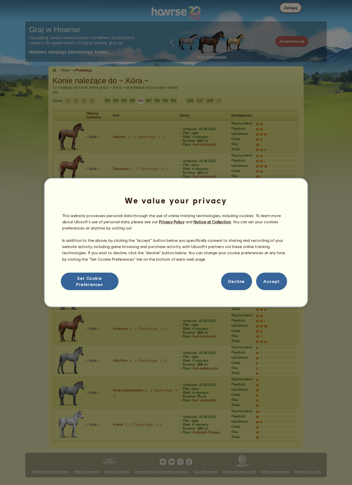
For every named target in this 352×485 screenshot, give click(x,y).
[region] (176, 242)
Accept (271, 281)
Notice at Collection (212, 221)
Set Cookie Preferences (89, 281)
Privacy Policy (172, 221)
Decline (236, 281)
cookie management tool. (156, 227)
